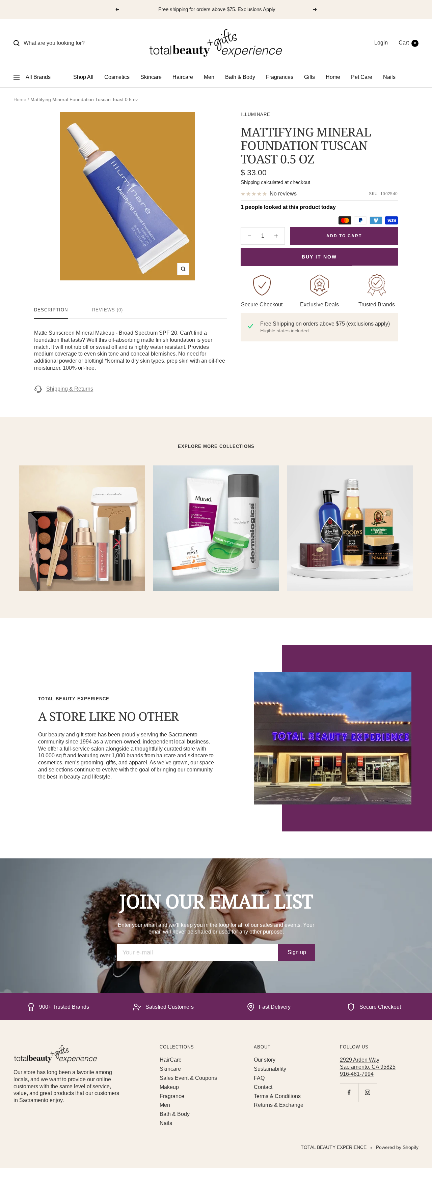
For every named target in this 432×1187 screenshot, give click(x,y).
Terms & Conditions (277, 1096)
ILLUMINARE (255, 114)
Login (381, 42)
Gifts (309, 77)
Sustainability (270, 1069)
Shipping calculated (262, 182)
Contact (263, 1087)
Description (51, 309)
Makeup (169, 1087)
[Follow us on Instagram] (367, 1092)
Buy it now (319, 257)
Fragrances (279, 77)
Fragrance (172, 1096)
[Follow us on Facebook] (349, 1092)
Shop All (83, 77)
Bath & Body (240, 77)
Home (333, 77)
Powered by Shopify (397, 1147)
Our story (264, 1060)
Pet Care (361, 77)
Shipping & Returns (69, 389)
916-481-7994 (357, 1074)
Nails (389, 77)
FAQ (259, 1078)
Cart (407, 42)
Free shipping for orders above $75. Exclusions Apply (216, 9)
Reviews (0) (107, 309)
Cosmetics (117, 77)
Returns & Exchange (278, 1105)
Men (209, 77)
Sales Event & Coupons (188, 1078)
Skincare (151, 77)
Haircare (182, 77)
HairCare (171, 1060)
